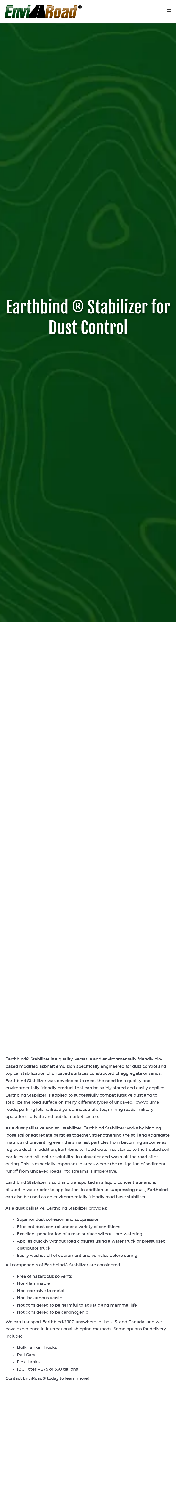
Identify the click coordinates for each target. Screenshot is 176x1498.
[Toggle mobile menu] (169, 11)
